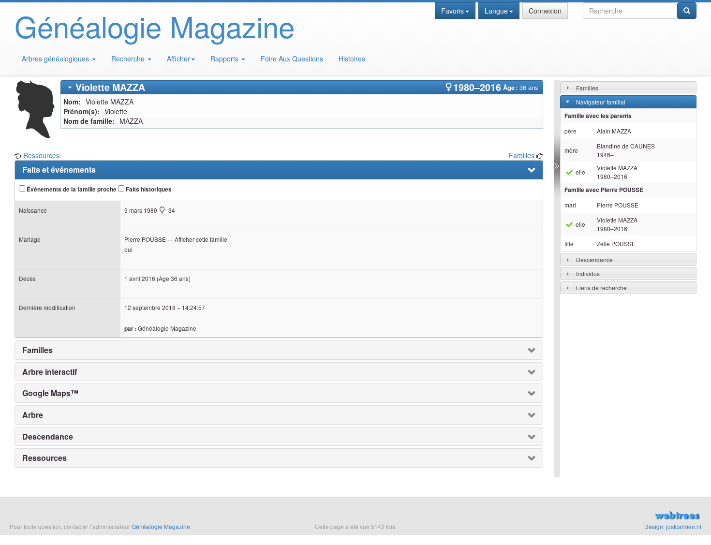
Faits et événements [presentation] (59, 169)
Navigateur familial (600, 102)
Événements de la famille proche (71, 189)
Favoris (452, 10)
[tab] (301, 87)
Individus (588, 273)
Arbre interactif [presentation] (49, 372)
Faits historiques (148, 189)
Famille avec (603, 190)
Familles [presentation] (37, 350)
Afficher (178, 58)
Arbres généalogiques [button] (56, 58)
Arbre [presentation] (32, 415)
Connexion (545, 10)
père (570, 131)
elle (579, 172)
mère (571, 150)
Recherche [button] (129, 58)
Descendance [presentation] (47, 436)
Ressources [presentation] (44, 458)
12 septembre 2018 (150, 307)
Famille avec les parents (598, 116)
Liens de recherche (601, 287)
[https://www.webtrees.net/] (592, 516)
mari (570, 205)
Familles (521, 155)
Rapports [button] (225, 58)
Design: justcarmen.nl (672, 526)
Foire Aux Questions (292, 58)
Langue (496, 10)
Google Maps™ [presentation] (50, 393)
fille (569, 243)
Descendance (594, 259)
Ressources (41, 155)
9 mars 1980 (140, 210)
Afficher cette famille (201, 239)
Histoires (352, 58)
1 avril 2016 (139, 278)
